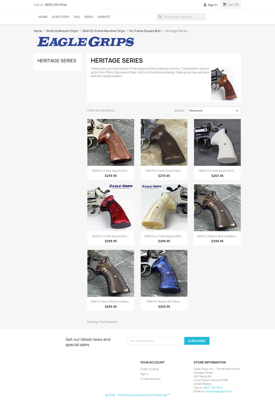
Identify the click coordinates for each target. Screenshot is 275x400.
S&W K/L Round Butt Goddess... (111, 301)
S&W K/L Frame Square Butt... (110, 170)
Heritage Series (56, 60)
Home (43, 17)
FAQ (77, 17)
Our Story (60, 17)
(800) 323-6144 (56, 5)
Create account (150, 379)
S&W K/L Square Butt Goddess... (217, 236)
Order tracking (149, 369)
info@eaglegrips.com (218, 391)
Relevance (214, 110)
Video (88, 17)
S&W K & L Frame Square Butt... (164, 236)
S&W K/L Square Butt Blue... (164, 301)
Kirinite (104, 17)
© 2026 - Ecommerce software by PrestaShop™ (137, 395)
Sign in (144, 374)
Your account (152, 362)
